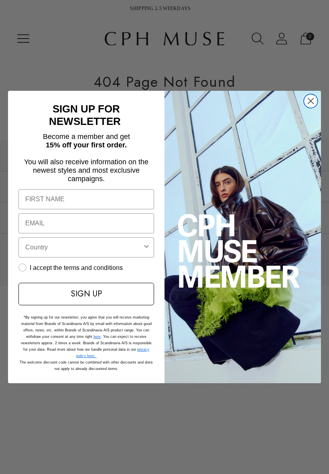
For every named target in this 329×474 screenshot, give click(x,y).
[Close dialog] (311, 101)
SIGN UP (86, 294)
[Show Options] (146, 247)
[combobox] (83, 247)
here (97, 337)
